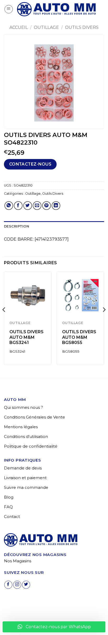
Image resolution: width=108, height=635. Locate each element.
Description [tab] (16, 226)
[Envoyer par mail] (37, 205)
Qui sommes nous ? (23, 407)
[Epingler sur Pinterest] (46, 205)
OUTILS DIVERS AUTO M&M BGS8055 (79, 337)
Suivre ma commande (26, 487)
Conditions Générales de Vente (34, 417)
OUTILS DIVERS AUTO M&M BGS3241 (26, 337)
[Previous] (4, 320)
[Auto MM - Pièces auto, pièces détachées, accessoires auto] (56, 9)
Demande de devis (23, 467)
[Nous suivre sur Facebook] (8, 585)
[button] (8, 9)
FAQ (8, 506)
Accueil (18, 27)
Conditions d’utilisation (26, 436)
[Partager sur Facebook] (18, 205)
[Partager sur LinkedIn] (56, 205)
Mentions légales (21, 426)
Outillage (46, 27)
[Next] (104, 320)
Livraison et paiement (25, 477)
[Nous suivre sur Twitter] (26, 585)
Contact (12, 516)
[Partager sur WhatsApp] (8, 205)
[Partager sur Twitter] (27, 205)
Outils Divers (82, 27)
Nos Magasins (17, 560)
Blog (8, 497)
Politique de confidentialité (30, 446)
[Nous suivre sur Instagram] (17, 585)
